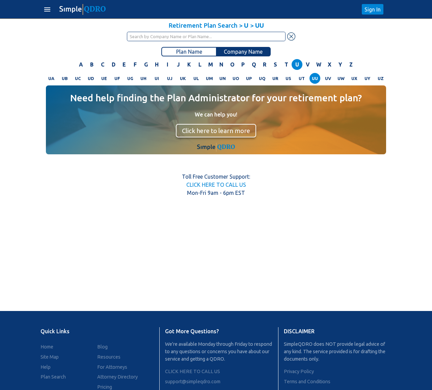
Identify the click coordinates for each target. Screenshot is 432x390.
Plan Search (53, 377)
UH (143, 78)
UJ (169, 78)
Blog (102, 346)
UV (328, 78)
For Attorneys (112, 367)
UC (78, 78)
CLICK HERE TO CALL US (216, 185)
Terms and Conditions (307, 381)
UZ (381, 78)
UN (222, 78)
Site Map (49, 357)
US (288, 78)
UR (275, 78)
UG (130, 78)
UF (117, 78)
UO (236, 78)
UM (209, 78)
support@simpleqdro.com (192, 381)
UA (51, 78)
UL (196, 78)
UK (183, 78)
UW (341, 78)
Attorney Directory (117, 377)
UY (367, 78)
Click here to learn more (216, 130)
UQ (262, 78)
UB (65, 78)
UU (315, 78)
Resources (108, 357)
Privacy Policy (299, 371)
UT (302, 78)
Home (46, 346)
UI (157, 78)
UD (91, 78)
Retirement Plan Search (203, 25)
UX (354, 78)
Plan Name (189, 52)
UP (249, 78)
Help (45, 367)
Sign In (372, 9)
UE (104, 78)
